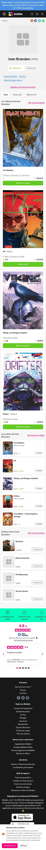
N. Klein (22, 257)
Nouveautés (23, 724)
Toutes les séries (23, 730)
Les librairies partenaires (23, 767)
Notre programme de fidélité (23, 750)
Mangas (23, 718)
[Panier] (37, 14)
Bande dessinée (23, 711)
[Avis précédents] (3, 654)
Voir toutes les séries (36, 435)
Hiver (5, 21)
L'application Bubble (23, 744)
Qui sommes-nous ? (23, 687)
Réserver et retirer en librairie (23, 790)
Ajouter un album (23, 753)
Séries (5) (17, 94)
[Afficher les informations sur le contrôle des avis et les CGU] (37, 638)
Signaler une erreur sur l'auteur (23, 87)
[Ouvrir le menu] (4, 14)
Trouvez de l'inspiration (23, 708)
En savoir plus (27, 8)
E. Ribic (6, 257)
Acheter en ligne (23, 787)
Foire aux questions (23, 777)
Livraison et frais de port (23, 781)
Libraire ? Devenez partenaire (23, 764)
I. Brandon (14, 175)
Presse (23, 690)
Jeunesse (23, 721)
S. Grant (6, 175)
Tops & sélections (23, 727)
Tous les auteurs (23, 734)
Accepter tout (10, 845)
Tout (5, 94)
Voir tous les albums (36, 103)
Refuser (24, 845)
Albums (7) (31, 94)
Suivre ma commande (23, 784)
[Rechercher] (31, 14)
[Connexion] (42, 14)
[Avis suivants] (42, 654)
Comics (23, 715)
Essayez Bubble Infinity (23, 747)
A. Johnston (25, 175)
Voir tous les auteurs (36, 533)
